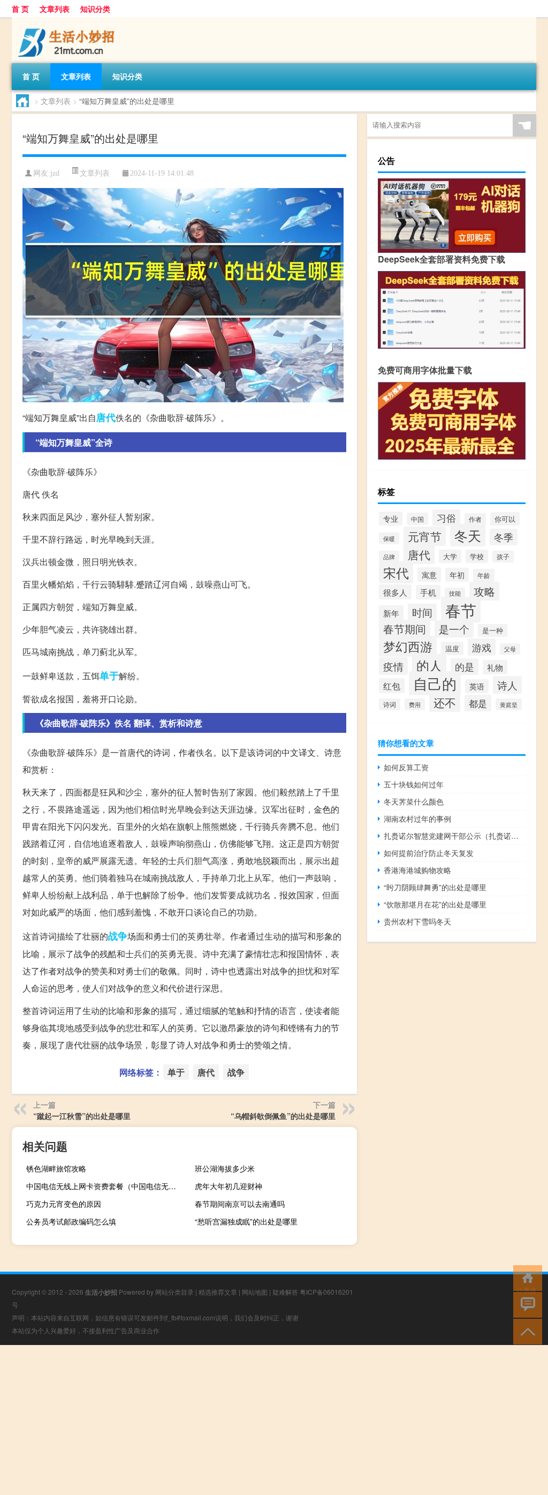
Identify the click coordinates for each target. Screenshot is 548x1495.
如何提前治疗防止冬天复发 (429, 852)
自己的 (434, 683)
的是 (464, 666)
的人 (429, 665)
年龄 (483, 575)
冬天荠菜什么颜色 (414, 801)
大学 (450, 556)
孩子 (503, 556)
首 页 (20, 8)
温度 (452, 648)
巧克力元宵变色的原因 (63, 1203)
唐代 (106, 417)
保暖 (389, 538)
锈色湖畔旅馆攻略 (56, 1168)
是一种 (492, 630)
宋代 (396, 572)
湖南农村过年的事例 (417, 818)
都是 (478, 703)
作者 (475, 519)
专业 (390, 518)
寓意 (429, 574)
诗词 (389, 704)
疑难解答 (285, 1291)
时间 (422, 612)
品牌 (389, 556)
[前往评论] (525, 1304)
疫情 (393, 666)
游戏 (481, 647)
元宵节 (425, 536)
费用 (415, 704)
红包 (391, 686)
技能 (455, 593)
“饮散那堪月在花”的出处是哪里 (435, 904)
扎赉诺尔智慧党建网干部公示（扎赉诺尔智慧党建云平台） (455, 835)
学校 (477, 556)
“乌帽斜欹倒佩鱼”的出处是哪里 (283, 1115)
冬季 (503, 537)
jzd (54, 173)
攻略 (484, 591)
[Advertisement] (274, 1420)
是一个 (454, 629)
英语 (476, 686)
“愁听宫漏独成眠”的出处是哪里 (246, 1221)
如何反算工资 (406, 767)
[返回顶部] (525, 1331)
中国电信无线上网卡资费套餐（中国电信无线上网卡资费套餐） (106, 1186)
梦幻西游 (407, 646)
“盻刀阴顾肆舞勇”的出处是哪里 (435, 887)
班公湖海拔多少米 (225, 1168)
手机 (428, 592)
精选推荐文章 (218, 1291)
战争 (117, 936)
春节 (460, 609)
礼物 (495, 667)
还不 (444, 702)
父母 (510, 649)
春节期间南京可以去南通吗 (240, 1203)
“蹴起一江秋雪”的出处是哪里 (82, 1115)
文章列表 (55, 8)
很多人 (395, 592)
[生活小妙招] (68, 21)
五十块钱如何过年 (414, 784)
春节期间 (404, 628)
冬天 (467, 535)
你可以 (504, 519)
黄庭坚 (508, 704)
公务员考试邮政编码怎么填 (71, 1221)
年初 (457, 574)
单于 (109, 675)
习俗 (446, 517)
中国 (417, 518)
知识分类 (95, 8)
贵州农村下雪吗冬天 (417, 921)
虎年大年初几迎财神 (228, 1186)
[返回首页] (525, 1277)
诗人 (507, 685)
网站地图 (255, 1291)
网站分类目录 (174, 1291)
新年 (391, 613)
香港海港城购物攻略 (417, 870)
